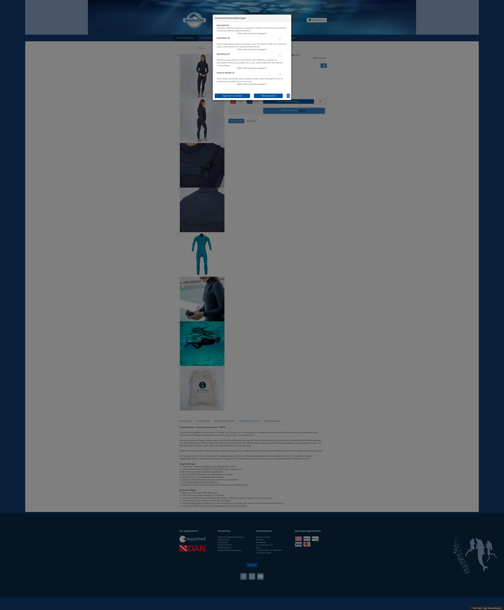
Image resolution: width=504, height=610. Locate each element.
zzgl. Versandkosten (492, 608)
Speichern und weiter (232, 96)
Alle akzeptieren (268, 96)
